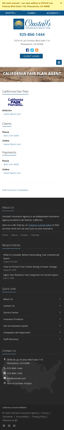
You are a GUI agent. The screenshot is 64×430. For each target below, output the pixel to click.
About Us (8, 299)
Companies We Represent (16, 332)
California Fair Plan (15, 102)
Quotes (10, 12)
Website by (10, 420)
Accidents (53, 13)
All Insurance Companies (15, 189)
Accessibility (22, 416)
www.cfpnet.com (12, 113)
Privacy (45, 412)
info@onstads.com (16, 378)
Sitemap (35, 235)
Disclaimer (8, 416)
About (14, 235)
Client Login (31, 56)
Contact (24, 235)
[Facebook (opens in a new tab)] (27, 49)
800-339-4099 (11, 135)
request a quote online (40, 224)
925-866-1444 (14, 368)
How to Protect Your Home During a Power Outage (30, 268)
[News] (36, 49)
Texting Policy (39, 416)
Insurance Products (13, 319)
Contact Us (9, 305)
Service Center (10, 312)
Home (5, 235)
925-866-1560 (14, 373)
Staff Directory (10, 339)
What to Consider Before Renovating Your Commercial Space (31, 258)
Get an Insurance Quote (15, 325)
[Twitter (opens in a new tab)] (32, 49)
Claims (31, 13)
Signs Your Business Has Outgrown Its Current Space (30, 276)
